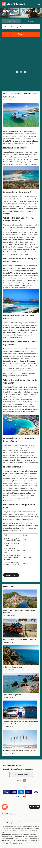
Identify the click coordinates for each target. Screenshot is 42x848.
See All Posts (11, 575)
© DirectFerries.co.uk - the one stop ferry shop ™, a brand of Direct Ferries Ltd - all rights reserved (20, 822)
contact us (34, 830)
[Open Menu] (39, 4)
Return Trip (11, 21)
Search (21, 34)
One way (31, 21)
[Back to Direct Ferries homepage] (13, 4)
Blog (5, 94)
